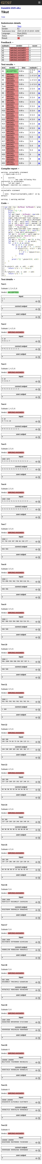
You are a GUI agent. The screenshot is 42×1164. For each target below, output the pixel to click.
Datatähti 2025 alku (11, 8)
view (36, 301)
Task (3, 17)
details (39, 71)
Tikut (19, 26)
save (39, 301)
